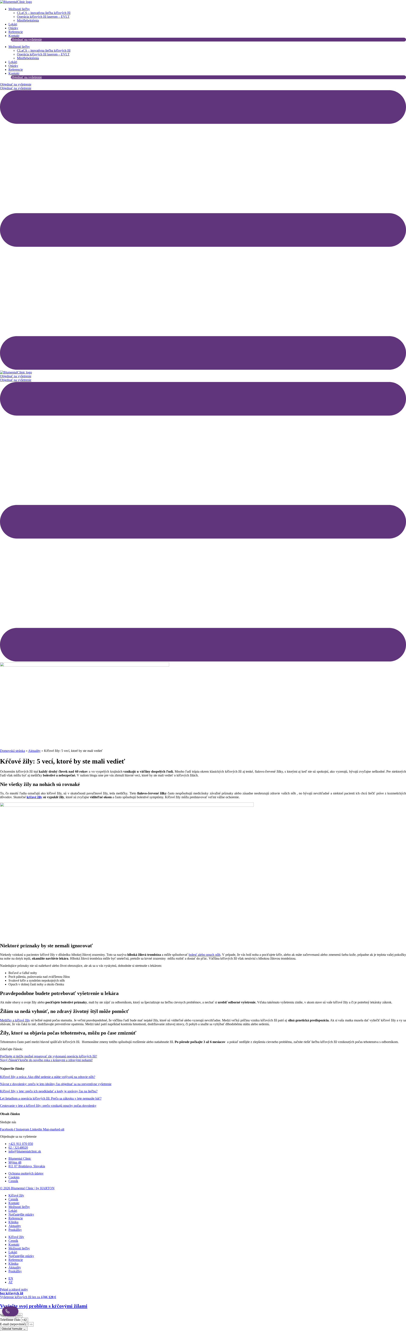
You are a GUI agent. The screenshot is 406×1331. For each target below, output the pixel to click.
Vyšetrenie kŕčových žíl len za (28, 1297)
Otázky (13, 28)
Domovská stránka (12, 751)
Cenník (13, 1199)
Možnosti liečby (19, 9)
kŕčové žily (34, 797)
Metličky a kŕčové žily (15, 1020)
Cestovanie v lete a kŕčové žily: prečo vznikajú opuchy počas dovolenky (48, 1105)
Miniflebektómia (28, 20)
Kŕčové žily (16, 1195)
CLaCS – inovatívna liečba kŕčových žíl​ (43, 13)
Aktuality (34, 751)
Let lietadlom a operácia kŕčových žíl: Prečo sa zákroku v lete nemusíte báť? (51, 1098)
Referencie (15, 32)
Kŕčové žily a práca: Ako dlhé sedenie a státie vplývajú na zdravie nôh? (47, 1077)
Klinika (13, 1222)
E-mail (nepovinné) (13, 1324)
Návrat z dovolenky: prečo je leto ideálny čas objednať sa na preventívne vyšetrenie (55, 1084)
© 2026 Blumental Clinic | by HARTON (27, 1188)
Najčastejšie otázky (21, 1214)
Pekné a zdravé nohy (14, 1291)
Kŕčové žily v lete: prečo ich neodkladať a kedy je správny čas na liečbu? (48, 1091)
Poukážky (15, 1229)
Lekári (12, 24)
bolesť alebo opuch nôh (204, 954)
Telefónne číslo (10, 1319)
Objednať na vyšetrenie (26, 39)
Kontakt (13, 35)
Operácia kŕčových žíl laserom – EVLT (43, 16)
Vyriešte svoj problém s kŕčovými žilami (43, 1306)
